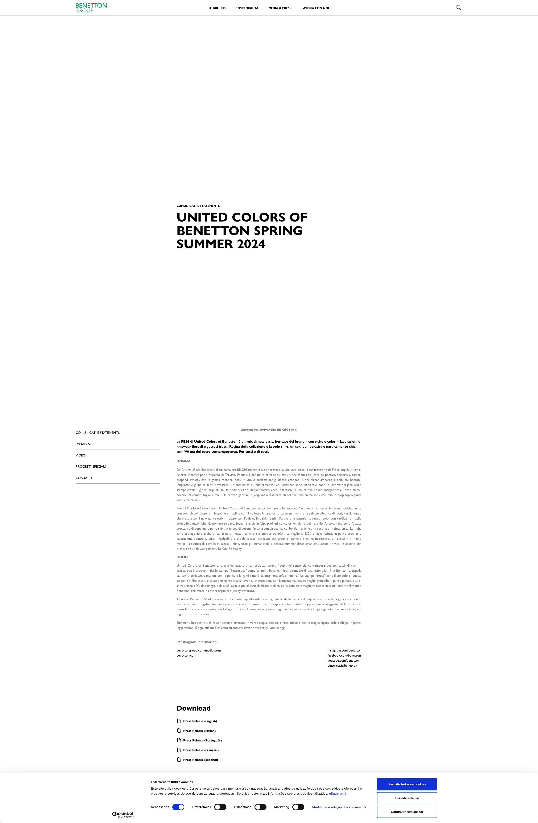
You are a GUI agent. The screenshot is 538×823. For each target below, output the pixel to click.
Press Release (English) (200, 721)
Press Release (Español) (200, 759)
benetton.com (186, 655)
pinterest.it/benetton (342, 665)
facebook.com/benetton (344, 655)
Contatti (84, 477)
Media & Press (280, 8)
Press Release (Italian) (199, 730)
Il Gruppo (217, 8)
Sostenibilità (247, 8)
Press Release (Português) (202, 740)
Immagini (83, 443)
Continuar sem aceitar (407, 812)
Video (81, 455)
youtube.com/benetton (344, 660)
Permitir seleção (407, 798)
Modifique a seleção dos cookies (336, 807)
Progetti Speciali (91, 466)
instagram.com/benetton (344, 650)
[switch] (220, 807)
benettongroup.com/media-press (199, 650)
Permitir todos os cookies (407, 784)
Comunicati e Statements (98, 432)
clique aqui (337, 793)
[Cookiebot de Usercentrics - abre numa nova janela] (123, 815)
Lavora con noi (315, 8)
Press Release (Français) (201, 750)
